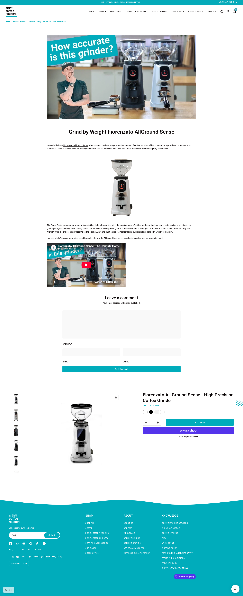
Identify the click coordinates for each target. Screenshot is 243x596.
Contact (128, 528)
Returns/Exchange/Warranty (177, 553)
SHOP (101, 12)
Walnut (162, 412)
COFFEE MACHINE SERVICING (175, 523)
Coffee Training (132, 538)
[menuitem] (92, 11)
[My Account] (228, 11)
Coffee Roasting (132, 543)
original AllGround (97, 232)
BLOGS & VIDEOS (196, 12)
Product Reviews (19, 22)
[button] (235, 589)
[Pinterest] (30, 543)
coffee (88, 528)
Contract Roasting (136, 12)
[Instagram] (17, 543)
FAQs (164, 538)
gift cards (90, 548)
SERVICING (177, 12)
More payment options (188, 437)
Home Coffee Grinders (96, 538)
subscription (92, 553)
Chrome (156, 412)
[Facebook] (10, 543)
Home (92, 12)
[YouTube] (23, 543)
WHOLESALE (116, 12)
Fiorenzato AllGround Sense (75, 145)
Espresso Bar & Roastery (137, 553)
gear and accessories (96, 543)
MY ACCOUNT (168, 543)
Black (151, 412)
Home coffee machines (97, 533)
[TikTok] (37, 543)
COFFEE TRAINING (159, 12)
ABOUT (211, 12)
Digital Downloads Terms (175, 568)
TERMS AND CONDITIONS (173, 558)
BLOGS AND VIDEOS (171, 528)
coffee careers (170, 533)
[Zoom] (116, 397)
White (145, 412)
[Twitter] (44, 543)
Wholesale (129, 533)
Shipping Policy (170, 548)
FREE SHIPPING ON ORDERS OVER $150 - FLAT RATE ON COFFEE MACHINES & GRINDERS (121, 2)
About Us (128, 523)
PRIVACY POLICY (169, 563)
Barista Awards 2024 (135, 548)
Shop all (89, 523)
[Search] (222, 11)
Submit (52, 535)
